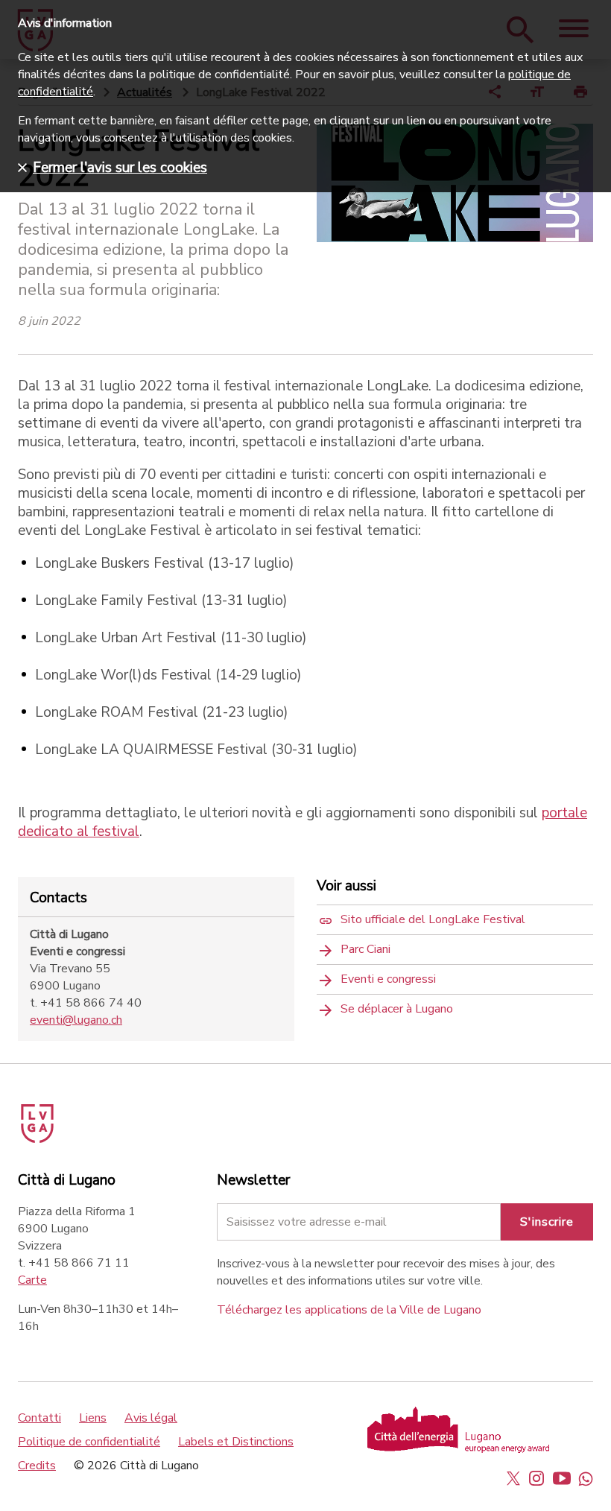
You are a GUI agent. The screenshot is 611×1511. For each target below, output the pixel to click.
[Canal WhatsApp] (585, 1478)
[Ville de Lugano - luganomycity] (513, 1478)
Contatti (39, 1418)
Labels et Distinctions (236, 1442)
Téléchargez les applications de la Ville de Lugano (349, 1310)
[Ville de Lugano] (58, 1118)
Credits (37, 1465)
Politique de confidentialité (89, 1442)
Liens (93, 1418)
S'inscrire (547, 1222)
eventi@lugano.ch (76, 1020)
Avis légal (150, 1418)
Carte (32, 1280)
